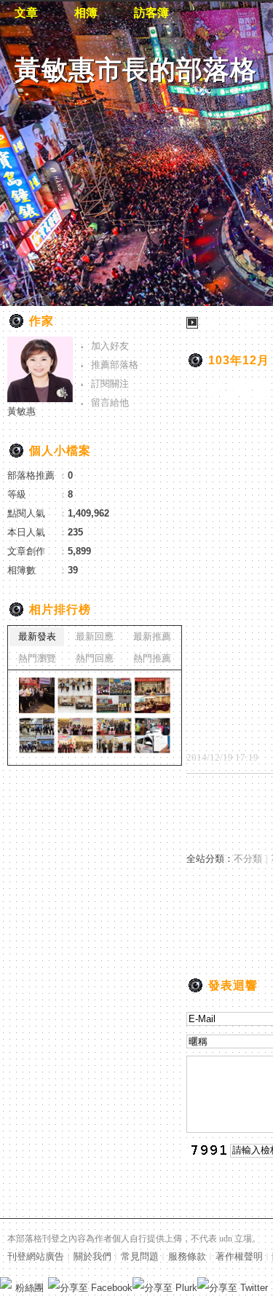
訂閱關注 (110, 383)
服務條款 (187, 1256)
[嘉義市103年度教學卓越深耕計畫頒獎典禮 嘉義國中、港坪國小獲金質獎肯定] (75, 735)
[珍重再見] (37, 695)
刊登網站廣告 (35, 1256)
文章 (26, 13)
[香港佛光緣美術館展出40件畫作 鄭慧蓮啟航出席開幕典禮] (152, 735)
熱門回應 (95, 658)
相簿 (86, 13)
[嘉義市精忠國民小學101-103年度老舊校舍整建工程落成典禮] (114, 695)
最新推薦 (152, 636)
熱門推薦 (152, 658)
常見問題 (140, 1256)
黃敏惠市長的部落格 (136, 70)
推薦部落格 (114, 364)
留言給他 (110, 402)
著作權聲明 (239, 1256)
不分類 (248, 858)
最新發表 (37, 636)
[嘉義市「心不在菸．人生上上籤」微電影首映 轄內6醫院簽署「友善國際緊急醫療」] (114, 735)
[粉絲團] (6, 1283)
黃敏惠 (21, 411)
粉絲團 (29, 1287)
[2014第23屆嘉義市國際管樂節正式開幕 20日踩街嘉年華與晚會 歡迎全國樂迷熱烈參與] (37, 735)
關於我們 (92, 1256)
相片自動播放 (229, 322)
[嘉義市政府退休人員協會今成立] (152, 695)
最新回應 (95, 636)
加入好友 (110, 345)
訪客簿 (151, 13)
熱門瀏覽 (37, 658)
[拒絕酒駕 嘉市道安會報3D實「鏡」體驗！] (75, 695)
